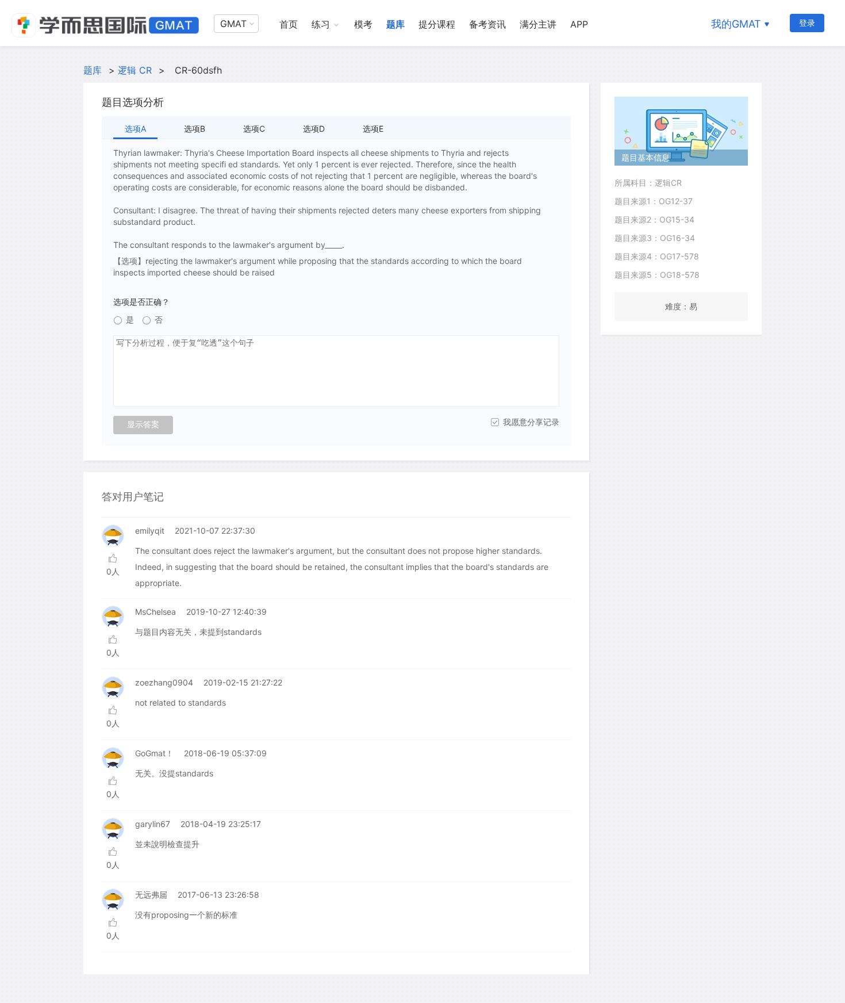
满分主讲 (538, 24)
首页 (288, 24)
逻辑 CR (135, 70)
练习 (321, 24)
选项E (373, 128)
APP (579, 24)
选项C (254, 128)
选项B (194, 128)
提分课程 (436, 24)
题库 (395, 24)
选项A (135, 128)
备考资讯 (487, 24)
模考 (363, 24)
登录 (807, 23)
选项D (314, 128)
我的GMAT (736, 24)
